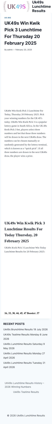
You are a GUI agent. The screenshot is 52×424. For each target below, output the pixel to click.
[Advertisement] (26, 82)
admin (10, 50)
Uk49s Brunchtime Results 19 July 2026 (25, 329)
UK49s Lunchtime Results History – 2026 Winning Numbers (24, 385)
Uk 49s (7, 18)
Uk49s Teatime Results (26, 392)
